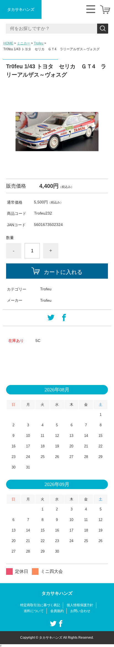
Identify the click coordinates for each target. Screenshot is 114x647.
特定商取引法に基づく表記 (40, 605)
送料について (34, 611)
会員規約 (57, 611)
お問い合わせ (80, 611)
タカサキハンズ (20, 9)
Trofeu (38, 43)
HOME (8, 43)
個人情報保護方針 (80, 605)
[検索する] (102, 29)
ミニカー (23, 43)
